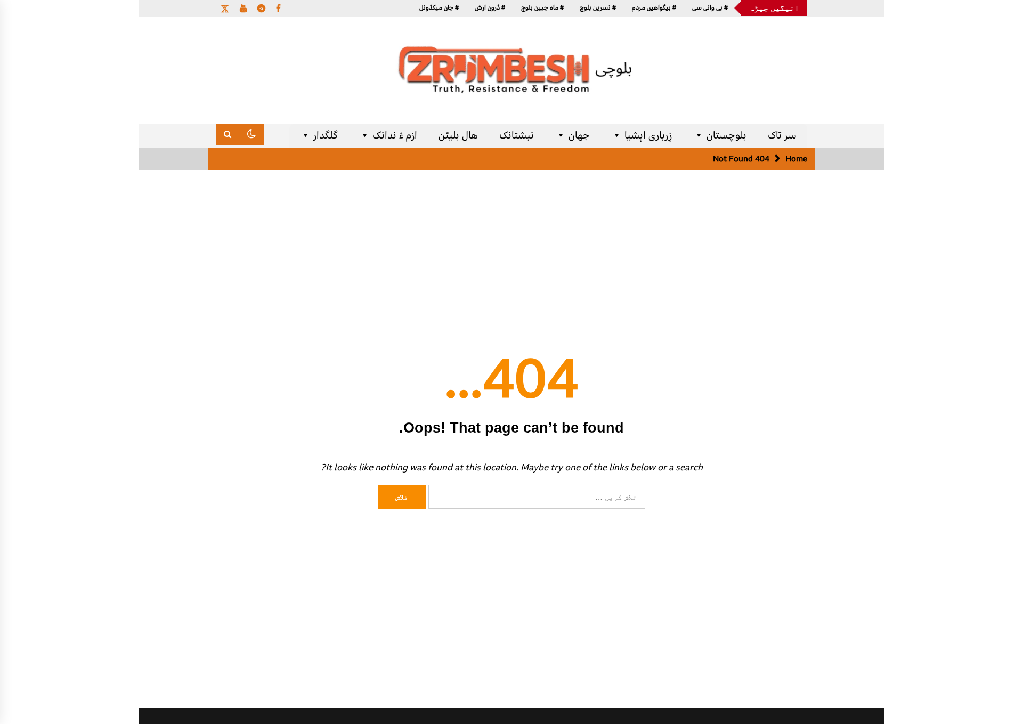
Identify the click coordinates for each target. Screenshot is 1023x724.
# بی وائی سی (710, 8)
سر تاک (782, 135)
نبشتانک (516, 135)
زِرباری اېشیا (648, 135)
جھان (579, 135)
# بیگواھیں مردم (654, 8)
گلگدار (325, 135)
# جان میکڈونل (439, 8)
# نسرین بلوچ (598, 8)
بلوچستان (726, 135)
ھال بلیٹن (458, 135)
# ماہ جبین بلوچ (542, 8)
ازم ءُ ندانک (394, 135)
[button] (251, 134)
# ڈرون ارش (490, 8)
